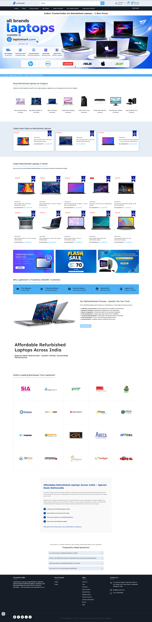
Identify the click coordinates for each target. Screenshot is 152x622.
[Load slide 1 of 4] (74, 66)
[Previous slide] (71, 67)
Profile (56, 584)
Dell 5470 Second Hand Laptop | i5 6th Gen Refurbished (125, 204)
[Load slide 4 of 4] (78, 66)
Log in (120, 4)
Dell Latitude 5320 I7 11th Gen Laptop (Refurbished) (25, 239)
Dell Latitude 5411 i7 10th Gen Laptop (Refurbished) (50, 239)
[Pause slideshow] (150, 67)
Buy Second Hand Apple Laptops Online (20, 110)
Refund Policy (86, 592)
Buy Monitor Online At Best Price (115, 110)
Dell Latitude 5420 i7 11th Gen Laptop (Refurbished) (85, 140)
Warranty (85, 587)
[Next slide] (81, 67)
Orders (56, 582)
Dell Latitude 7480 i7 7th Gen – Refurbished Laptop (73, 239)
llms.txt (84, 602)
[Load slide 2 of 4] (75, 66)
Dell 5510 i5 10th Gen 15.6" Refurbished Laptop (100, 204)
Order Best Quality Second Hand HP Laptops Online (68, 110)
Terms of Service (87, 597)
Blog (83, 604)
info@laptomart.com (119, 590)
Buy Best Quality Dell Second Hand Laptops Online (36, 110)
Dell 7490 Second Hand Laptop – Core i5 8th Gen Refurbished (128, 140)
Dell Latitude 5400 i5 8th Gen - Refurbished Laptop (98, 239)
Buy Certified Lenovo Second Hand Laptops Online (52, 110)
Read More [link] (85, 326)
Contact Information (88, 599)
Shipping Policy (86, 594)
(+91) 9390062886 (118, 592)
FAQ (83, 584)
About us (84, 582)
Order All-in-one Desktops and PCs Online (84, 110)
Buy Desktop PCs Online (131, 110)
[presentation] (13, 141)
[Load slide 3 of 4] (76, 66)
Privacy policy (86, 589)
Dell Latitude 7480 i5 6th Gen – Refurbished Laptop (123, 239)
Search (102, 3)
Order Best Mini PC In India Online (100, 110)
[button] (135, 3)
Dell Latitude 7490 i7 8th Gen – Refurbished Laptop (43, 140)
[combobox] (72, 3)
